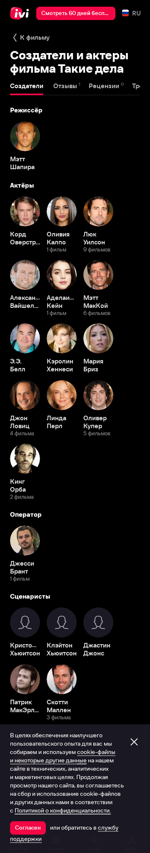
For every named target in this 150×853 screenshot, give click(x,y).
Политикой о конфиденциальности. (63, 810)
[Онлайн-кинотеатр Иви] (21, 13)
